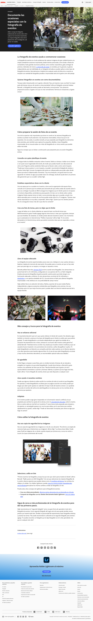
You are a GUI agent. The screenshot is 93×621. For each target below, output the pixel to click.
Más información (46, 575)
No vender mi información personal (78, 618)
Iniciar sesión (88, 2)
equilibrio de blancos (57, 481)
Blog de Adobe (80, 606)
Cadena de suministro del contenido (27, 588)
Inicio (2, 5)
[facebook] (18, 616)
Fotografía (19, 2)
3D (2, 596)
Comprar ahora (57, 2)
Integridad (79, 603)
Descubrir (22, 5)
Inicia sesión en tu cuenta (81, 585)
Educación (41, 585)
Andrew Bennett (21, 533)
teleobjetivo (21, 278)
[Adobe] (3, 2)
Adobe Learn (61, 591)
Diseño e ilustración (5, 590)
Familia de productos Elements (7, 598)
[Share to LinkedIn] (45, 548)
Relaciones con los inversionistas (83, 597)
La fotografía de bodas (42, 67)
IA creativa (4, 586)
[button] (82, 2)
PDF (3, 594)
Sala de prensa (80, 593)
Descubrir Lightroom (14, 46)
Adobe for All (79, 605)
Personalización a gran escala (26, 586)
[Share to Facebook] (38, 548)
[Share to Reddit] (52, 548)
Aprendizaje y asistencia (26, 2)
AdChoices (89, 618)
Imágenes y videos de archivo (7, 600)
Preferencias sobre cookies (85, 616)
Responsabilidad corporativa (82, 595)
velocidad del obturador (58, 402)
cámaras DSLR (37, 270)
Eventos (78, 591)
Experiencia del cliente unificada (26, 590)
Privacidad (70, 616)
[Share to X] (42, 548)
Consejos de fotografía (37, 2)
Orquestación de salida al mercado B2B (28, 594)
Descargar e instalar (62, 587)
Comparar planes (50, 2)
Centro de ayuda (62, 585)
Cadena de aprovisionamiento (82, 599)
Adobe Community (62, 589)
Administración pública (44, 589)
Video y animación (5, 592)
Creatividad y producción (25, 592)
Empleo (78, 589)
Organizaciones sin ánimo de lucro (46, 587)
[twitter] (23, 616)
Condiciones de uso (76, 616)
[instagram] (20, 616)
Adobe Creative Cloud (8, 5)
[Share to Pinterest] (48, 548)
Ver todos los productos (6, 602)
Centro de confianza (80, 601)
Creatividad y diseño (11, 2)
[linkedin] (25, 616)
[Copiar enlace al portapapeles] (55, 548)
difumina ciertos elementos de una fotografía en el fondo (57, 492)
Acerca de (79, 587)
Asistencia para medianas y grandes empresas (66, 593)
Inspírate (44, 2)
